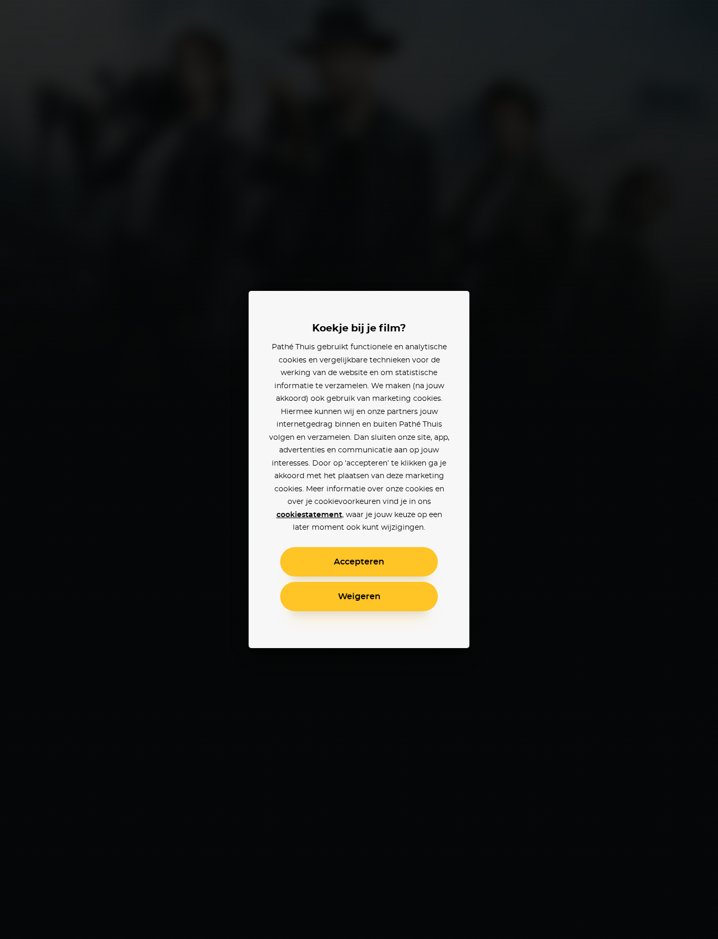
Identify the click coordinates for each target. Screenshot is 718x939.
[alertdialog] (359, 469)
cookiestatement (309, 515)
